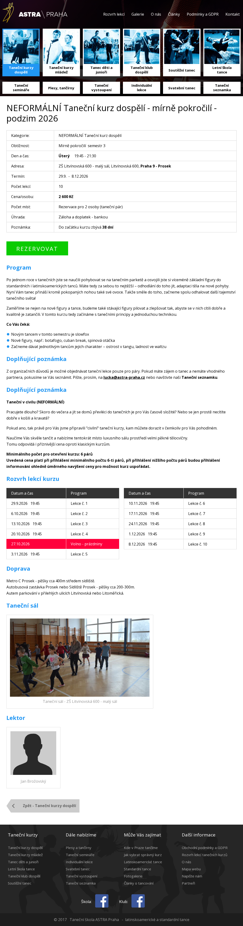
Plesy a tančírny (78, 847)
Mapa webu (191, 869)
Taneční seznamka (81, 883)
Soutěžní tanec (19, 883)
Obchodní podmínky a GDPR (205, 847)
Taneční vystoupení (81, 876)
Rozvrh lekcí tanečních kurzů (204, 854)
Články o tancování (139, 883)
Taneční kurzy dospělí (25, 847)
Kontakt (232, 14)
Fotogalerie (133, 876)
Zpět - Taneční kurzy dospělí (49, 805)
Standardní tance (137, 869)
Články (174, 14)
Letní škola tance (21, 869)
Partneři (188, 883)
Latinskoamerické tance (143, 861)
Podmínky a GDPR (203, 14)
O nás (156, 14)
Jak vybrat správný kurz (143, 854)
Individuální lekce (79, 861)
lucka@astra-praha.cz (124, 377)
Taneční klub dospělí (24, 876)
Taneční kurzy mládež (25, 854)
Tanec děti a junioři (23, 861)
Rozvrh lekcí (114, 14)
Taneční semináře (80, 854)
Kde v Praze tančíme (141, 847)
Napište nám (192, 876)
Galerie (137, 14)
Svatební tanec (78, 869)
